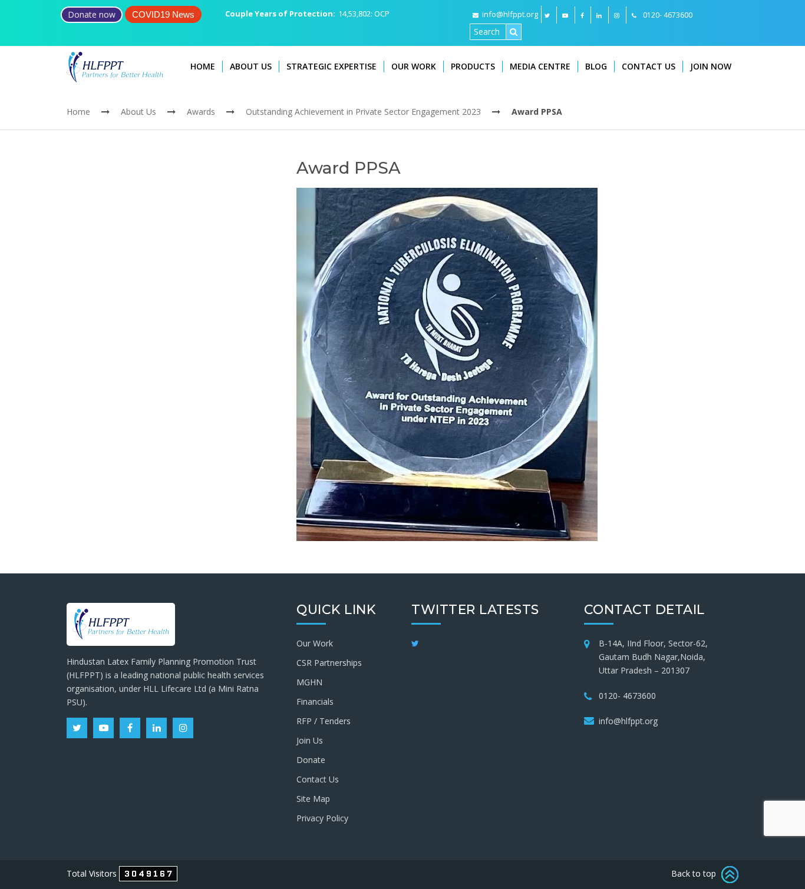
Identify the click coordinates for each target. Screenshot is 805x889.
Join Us (309, 740)
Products (473, 66)
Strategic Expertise (331, 66)
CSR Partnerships (329, 662)
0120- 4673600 (627, 695)
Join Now (710, 66)
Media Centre (540, 66)
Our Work (413, 66)
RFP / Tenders (323, 721)
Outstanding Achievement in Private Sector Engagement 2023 (363, 111)
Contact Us (648, 66)
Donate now (92, 14)
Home (202, 66)
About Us (251, 66)
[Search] (514, 32)
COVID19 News (163, 14)
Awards (201, 111)
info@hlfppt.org (510, 14)
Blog (596, 66)
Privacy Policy (322, 818)
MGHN (309, 682)
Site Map (313, 798)
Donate (310, 759)
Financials (315, 701)
